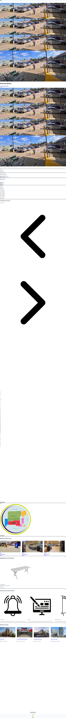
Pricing (5, 167)
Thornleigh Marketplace (4, 86)
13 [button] (0, 413)
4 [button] (0, 403)
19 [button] (0, 419)
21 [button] (0, 422)
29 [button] (0, 430)
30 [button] (0, 431)
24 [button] (0, 425)
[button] (2, 202)
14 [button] (0, 414)
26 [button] (0, 427)
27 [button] (0, 428)
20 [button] (0, 421)
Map (8, 167)
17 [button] (0, 417)
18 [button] (0, 418)
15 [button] (0, 415)
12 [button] (0, 412)
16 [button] (0, 416)
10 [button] (0, 410)
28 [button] (0, 429)
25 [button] (0, 426)
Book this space (33, 712)
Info (1, 167)
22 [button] (0, 423)
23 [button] (0, 424)
